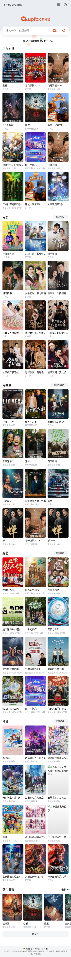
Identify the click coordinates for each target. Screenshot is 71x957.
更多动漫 (60, 721)
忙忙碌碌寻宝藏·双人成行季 (12, 708)
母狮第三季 (8, 421)
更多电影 (60, 217)
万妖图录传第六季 (34, 876)
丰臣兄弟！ (8, 461)
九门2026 (7, 125)
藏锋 (27, 461)
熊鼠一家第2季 (32, 204)
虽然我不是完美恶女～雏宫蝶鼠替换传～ (58, 797)
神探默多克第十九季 (35, 500)
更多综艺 (60, 553)
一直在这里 (8, 253)
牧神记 (5, 923)
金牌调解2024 (32, 668)
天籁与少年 (53, 629)
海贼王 (5, 837)
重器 (4, 85)
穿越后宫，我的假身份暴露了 (35, 372)
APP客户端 (39, 949)
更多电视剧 (59, 385)
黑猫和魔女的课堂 (34, 797)
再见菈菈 (7, 757)
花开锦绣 (52, 164)
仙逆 (27, 125)
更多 (34, 934)
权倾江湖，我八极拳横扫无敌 (58, 372)
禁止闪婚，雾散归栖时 (35, 253)
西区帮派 (52, 461)
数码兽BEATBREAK (35, 757)
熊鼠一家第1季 (55, 125)
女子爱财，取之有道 (35, 293)
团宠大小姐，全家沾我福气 (35, 332)
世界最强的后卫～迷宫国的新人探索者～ (12, 876)
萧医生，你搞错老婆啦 (58, 293)
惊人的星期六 (32, 589)
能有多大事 (31, 421)
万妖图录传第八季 (57, 876)
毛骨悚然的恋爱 (56, 421)
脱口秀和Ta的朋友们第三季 (12, 629)
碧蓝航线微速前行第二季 (58, 757)
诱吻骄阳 (52, 253)
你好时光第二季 (56, 668)
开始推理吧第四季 (11, 204)
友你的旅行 (31, 629)
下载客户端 (37, 40)
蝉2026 (51, 540)
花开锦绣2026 (55, 85)
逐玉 (46, 923)
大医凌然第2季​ (55, 204)
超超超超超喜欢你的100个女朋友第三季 (35, 837)
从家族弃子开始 (10, 372)
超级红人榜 (8, 589)
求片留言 (29, 949)
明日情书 (7, 293)
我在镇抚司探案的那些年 (58, 332)
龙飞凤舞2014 (32, 85)
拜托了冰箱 (53, 589)
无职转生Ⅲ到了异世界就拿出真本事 (12, 797)
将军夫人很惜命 (10, 332)
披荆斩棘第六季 (10, 668)
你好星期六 (31, 164)
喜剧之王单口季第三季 (58, 708)
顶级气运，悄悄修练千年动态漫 (12, 164)
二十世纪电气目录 (57, 837)
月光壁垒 (7, 500)
